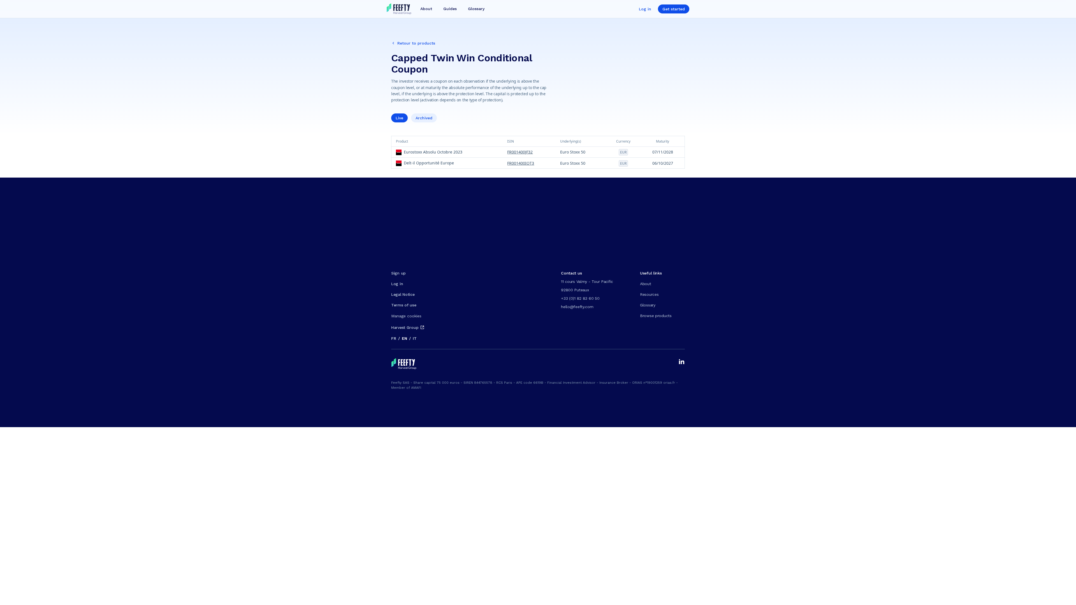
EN (404, 338)
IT (414, 338)
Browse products (656, 316)
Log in (645, 9)
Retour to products (416, 43)
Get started (673, 9)
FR (393, 338)
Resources (649, 294)
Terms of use (403, 305)
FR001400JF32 (520, 152)
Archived (424, 118)
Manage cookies (406, 316)
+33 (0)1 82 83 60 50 (580, 298)
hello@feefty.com (577, 307)
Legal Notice (403, 294)
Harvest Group (404, 327)
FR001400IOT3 (520, 163)
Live (399, 118)
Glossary (647, 305)
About (645, 284)
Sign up (398, 273)
